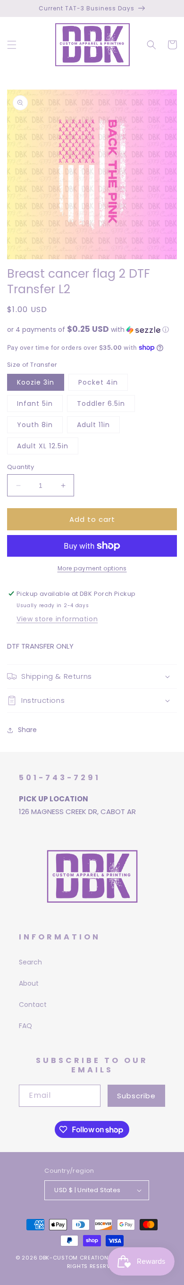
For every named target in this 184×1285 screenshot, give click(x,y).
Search (30, 962)
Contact (33, 1004)
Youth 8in (35, 424)
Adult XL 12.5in (42, 446)
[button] (11, 44)
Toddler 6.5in (101, 403)
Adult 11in (93, 424)
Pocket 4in (98, 382)
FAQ (25, 1025)
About (29, 983)
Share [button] (27, 729)
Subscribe (136, 1096)
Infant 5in (35, 403)
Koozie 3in (35, 382)
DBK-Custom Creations (75, 1257)
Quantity (20, 466)
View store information (57, 619)
